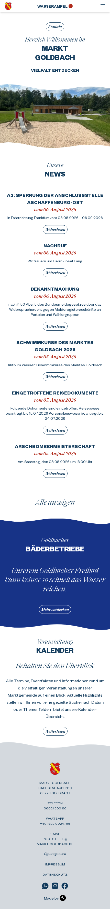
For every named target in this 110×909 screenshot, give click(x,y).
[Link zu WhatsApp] (45, 886)
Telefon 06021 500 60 (55, 805)
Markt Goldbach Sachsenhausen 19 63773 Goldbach (55, 788)
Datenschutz (55, 874)
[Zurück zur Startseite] (8, 6)
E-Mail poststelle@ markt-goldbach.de (55, 839)
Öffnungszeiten (55, 853)
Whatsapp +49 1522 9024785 (55, 820)
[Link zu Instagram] (55, 886)
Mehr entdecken (55, 609)
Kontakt (55, 26)
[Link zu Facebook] (65, 886)
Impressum (55, 864)
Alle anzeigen (55, 501)
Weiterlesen (55, 229)
